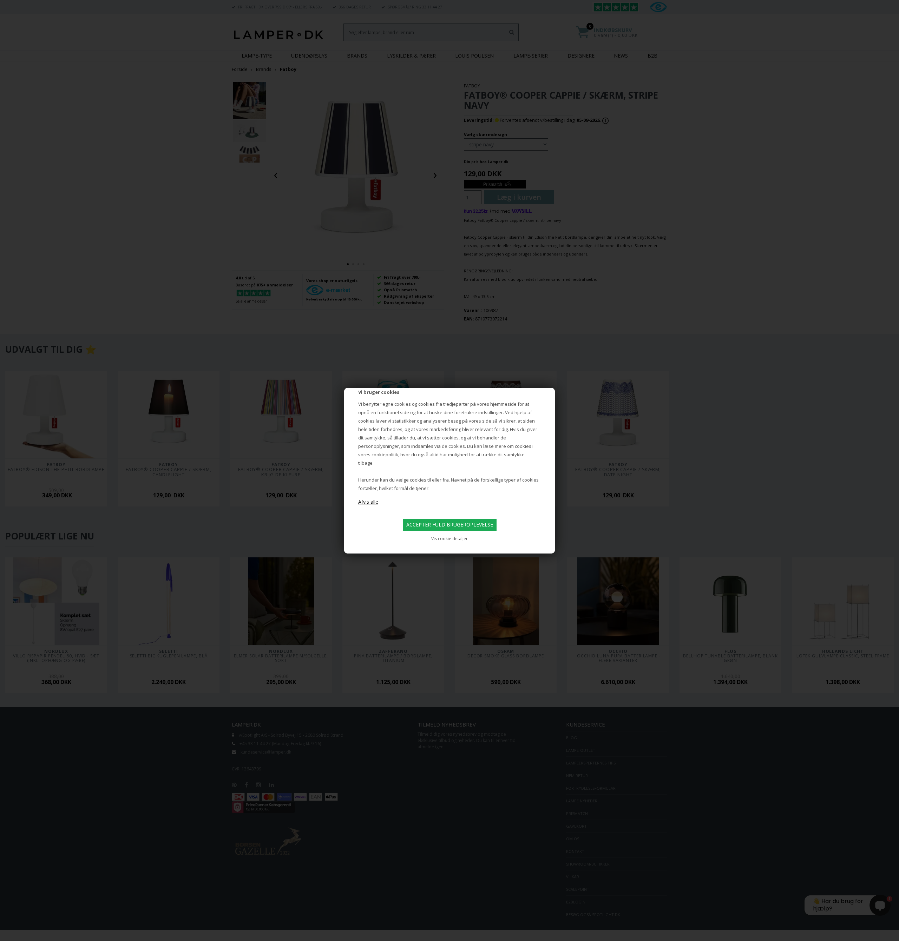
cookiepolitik (385, 454)
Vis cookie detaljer (449, 539)
